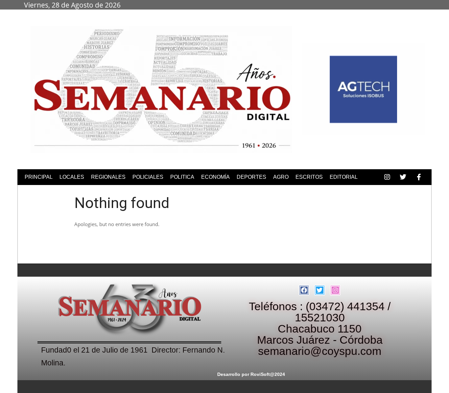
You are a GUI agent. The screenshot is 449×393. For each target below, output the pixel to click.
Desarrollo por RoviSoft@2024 (251, 374)
